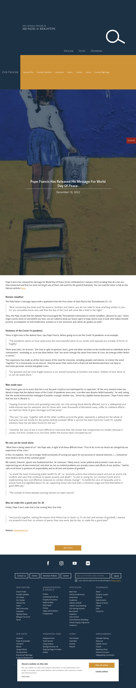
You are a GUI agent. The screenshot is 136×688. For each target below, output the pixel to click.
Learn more (26, 676)
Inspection (73, 614)
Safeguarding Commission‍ (105, 655)
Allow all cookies (101, 665)
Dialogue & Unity (48, 638)
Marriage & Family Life (50, 647)
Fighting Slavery (21, 614)
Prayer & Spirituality (23, 641)
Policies (45, 608)
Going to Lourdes (102, 595)
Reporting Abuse (102, 649)
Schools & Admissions (77, 595)
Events (70, 72)
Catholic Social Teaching (77, 606)
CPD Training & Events (77, 608)
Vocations (19, 638)
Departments (99, 51)
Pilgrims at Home (102, 603)
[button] (68, 51)
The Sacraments (21, 652)
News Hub (72, 592)
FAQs (97, 608)
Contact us (21, 576)
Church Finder (21, 592)
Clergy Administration (50, 611)
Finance (45, 594)
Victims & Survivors (102, 652)
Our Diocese (23, 587)
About (98, 592)
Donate (98, 606)
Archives (72, 644)
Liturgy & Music (21, 649)
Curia (72, 633)
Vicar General (73, 638)
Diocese (68, 51)
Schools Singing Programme (79, 622)
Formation (20, 644)
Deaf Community (22, 608)
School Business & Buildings (79, 620)
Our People (20, 597)
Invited (45, 652)
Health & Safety (48, 603)
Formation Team (52, 633)
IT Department (48, 614)
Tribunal (72, 647)
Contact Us (73, 625)
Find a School (74, 617)
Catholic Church (101, 644)
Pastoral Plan (28, 72)
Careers (79, 72)
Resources (99, 641)
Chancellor (73, 641)
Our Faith (21, 633)
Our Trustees (20, 600)
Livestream (59, 72)
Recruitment (73, 611)
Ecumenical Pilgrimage (24, 655)
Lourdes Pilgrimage (101, 72)
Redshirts (99, 597)
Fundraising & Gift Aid (50, 597)
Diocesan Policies (50, 576)
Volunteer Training (102, 638)
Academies (73, 600)
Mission (19, 647)
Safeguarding (103, 633)
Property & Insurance (50, 600)
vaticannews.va (21, 530)
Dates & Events (101, 600)
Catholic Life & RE (75, 603)
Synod (88, 72)
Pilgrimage (102, 587)
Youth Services (48, 641)
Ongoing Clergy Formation (52, 649)
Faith (82, 51)
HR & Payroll (47, 605)
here (23, 288)
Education (75, 587)
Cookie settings (102, 671)
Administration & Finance (52, 588)
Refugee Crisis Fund (23, 617)
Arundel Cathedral (44, 72)
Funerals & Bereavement (24, 658)
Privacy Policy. (116, 581)
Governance (73, 597)
